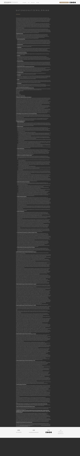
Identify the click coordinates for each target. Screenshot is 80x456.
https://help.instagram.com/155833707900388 (22, 304)
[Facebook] (71, 2)
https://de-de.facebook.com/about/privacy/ (37, 279)
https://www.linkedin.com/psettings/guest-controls (29, 328)
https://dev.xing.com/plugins (23, 369)
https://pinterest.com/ (21, 346)
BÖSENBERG (7, 2)
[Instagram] (75, 2)
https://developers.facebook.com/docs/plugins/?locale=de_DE (32, 265)
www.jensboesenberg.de (22, 96)
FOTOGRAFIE (14, 2)
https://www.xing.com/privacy (38, 381)
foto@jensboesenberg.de (21, 95)
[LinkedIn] (73, 2)
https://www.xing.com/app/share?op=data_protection (23, 383)
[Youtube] (70, 2)
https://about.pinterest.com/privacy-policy (39, 358)
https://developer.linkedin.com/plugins (21, 316)
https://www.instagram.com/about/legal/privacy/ (36, 304)
